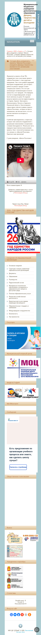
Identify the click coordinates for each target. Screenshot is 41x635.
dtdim (24, 182)
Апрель (20, 51)
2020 (15, 51)
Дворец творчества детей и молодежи (30, 19)
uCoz (23, 632)
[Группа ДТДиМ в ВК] (20, 626)
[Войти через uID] (11, 614)
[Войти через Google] (26, 614)
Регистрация (18, 193)
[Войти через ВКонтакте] (15, 614)
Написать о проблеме (18, 467)
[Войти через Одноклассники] (29, 614)
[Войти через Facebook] (18, 614)
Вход (25, 193)
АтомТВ (11, 182)
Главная (9, 51)
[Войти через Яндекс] (22, 614)
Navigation (13, 42)
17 (25, 51)
